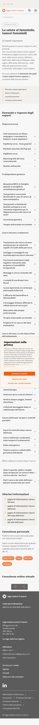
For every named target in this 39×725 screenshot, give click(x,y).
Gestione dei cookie (19, 379)
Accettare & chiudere (19, 374)
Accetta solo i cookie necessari (19, 383)
